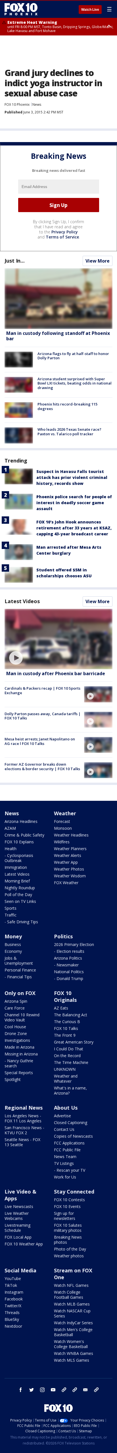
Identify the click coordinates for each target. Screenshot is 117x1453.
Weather (65, 813)
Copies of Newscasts (73, 1136)
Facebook (14, 1299)
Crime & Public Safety (24, 835)
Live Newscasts (19, 1206)
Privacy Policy (64, 232)
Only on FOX (20, 993)
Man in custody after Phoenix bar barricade (55, 673)
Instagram (14, 1292)
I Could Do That (68, 1048)
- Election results (69, 951)
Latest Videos (22, 601)
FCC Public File (67, 1149)
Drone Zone (16, 1033)
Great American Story (73, 1042)
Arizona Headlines (21, 821)
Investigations (17, 1040)
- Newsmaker (66, 965)
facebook (20, 1389)
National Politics (69, 971)
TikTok (11, 1285)
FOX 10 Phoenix (17, 104)
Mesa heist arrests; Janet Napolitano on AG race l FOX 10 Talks (40, 741)
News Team (65, 1156)
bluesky (74, 1389)
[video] (58, 639)
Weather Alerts (67, 855)
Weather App (66, 862)
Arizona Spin (16, 1001)
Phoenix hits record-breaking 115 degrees (67, 406)
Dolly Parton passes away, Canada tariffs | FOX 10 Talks (43, 716)
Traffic (10, 915)
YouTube (13, 1278)
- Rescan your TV (69, 1170)
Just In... (15, 260)
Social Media (20, 1270)
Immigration (16, 867)
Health (10, 848)
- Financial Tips (18, 976)
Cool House (15, 1026)
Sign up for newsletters (64, 1216)
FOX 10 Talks (66, 1028)
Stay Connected (74, 1191)
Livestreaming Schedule (17, 1227)
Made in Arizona (19, 1047)
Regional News (24, 1107)
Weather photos (69, 1255)
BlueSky (12, 1319)
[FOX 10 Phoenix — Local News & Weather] (21, 9)
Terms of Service (62, 237)
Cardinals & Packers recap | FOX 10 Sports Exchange (42, 690)
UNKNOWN (65, 1069)
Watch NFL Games (71, 1285)
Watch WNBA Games (73, 1353)
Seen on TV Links (20, 901)
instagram (42, 1389)
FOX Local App (18, 1237)
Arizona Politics (68, 958)
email (85, 1389)
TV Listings (64, 1163)
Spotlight (13, 1079)
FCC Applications (69, 1143)
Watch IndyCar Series (73, 1322)
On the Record (67, 1055)
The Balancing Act (70, 1014)
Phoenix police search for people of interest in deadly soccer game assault (74, 502)
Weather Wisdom (70, 875)
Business (13, 944)
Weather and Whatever (66, 1078)
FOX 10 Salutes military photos (68, 1227)
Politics (63, 936)
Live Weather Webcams (17, 1216)
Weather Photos (69, 869)
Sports (10, 908)
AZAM (10, 828)
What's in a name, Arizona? (70, 1090)
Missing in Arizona (21, 1054)
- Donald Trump (68, 978)
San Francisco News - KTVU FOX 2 (24, 1130)
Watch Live (90, 10)
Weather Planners (70, 848)
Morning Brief (17, 881)
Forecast (62, 821)
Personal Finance (20, 970)
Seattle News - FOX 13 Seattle (22, 1142)
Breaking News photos (68, 1239)
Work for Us (65, 1177)
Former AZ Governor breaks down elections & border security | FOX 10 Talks (42, 766)
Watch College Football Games (68, 1294)
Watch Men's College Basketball (73, 1332)
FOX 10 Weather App (24, 1244)
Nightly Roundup (20, 887)
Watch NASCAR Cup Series (72, 1313)
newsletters (96, 1389)
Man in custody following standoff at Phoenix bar (58, 336)
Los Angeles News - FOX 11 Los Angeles (23, 1118)
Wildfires (62, 841)
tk (63, 1389)
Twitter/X (13, 1305)
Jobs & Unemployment (19, 960)
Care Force (15, 1008)
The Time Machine (71, 1062)
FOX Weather (66, 882)
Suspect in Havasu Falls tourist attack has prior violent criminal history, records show (71, 477)
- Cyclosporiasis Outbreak (19, 858)
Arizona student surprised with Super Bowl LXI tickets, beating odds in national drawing (74, 383)
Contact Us (64, 1129)
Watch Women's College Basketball (71, 1344)
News (36, 104)
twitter (31, 1389)
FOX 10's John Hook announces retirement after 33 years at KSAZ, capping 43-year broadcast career (74, 528)
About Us (66, 1107)
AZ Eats (61, 1008)
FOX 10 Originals (65, 996)
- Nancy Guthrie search (19, 1063)
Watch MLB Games (72, 1304)
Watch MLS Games (71, 1360)
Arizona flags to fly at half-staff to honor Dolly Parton (73, 356)
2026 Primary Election (74, 944)
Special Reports (19, 1072)
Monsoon (63, 828)
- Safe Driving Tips (21, 921)
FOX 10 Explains (19, 841)
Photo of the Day (70, 1249)
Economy (13, 951)
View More (97, 261)
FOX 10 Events (67, 1206)
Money (13, 936)
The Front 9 (65, 1035)
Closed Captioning (70, 1122)
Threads (12, 1312)
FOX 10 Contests (69, 1199)
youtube (53, 1389)
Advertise (62, 1115)
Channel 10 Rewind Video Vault (22, 1017)
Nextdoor (13, 1326)
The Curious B (67, 1021)
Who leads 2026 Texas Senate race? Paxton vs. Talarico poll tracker (69, 431)
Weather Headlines (71, 835)
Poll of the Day (18, 894)
